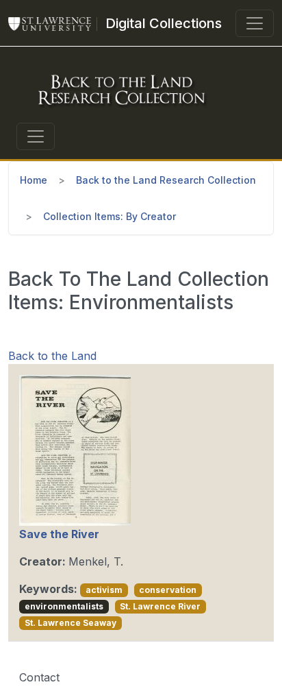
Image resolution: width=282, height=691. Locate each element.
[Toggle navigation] (254, 23)
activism (104, 590)
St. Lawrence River (160, 606)
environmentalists (64, 606)
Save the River (59, 534)
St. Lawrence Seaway (70, 623)
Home (33, 180)
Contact (39, 677)
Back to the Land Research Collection (166, 180)
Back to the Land (52, 356)
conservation (167, 590)
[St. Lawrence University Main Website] (55, 23)
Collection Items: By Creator (109, 216)
